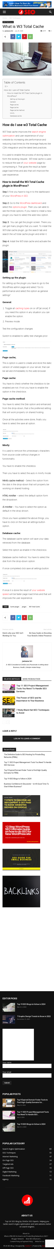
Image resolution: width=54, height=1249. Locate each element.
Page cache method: (17, 110)
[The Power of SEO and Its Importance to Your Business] (9, 700)
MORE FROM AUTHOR (31, 679)
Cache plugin (14, 607)
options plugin (20, 207)
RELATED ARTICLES (12, 679)
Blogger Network (18, 1239)
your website (29, 162)
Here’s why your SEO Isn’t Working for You (13, 634)
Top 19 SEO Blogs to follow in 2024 (17, 779)
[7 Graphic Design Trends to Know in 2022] (9, 1019)
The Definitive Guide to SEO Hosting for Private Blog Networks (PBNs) (24, 755)
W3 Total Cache (34, 607)
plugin (24, 607)
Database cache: (16, 116)
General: (13, 102)
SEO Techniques (15, 18)
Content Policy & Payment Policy (21, 1241)
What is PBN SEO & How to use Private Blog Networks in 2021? (26, 1236)
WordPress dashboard (31, 203)
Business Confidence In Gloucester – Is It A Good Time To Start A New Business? (26, 785)
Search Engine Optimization (7, 715)
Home (5, 18)
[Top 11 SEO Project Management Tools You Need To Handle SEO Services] (9, 688)
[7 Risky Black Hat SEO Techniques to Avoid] (9, 713)
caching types (22, 308)
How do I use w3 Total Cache (17, 90)
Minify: (12, 113)
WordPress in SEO (19, 195)
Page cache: (14, 107)
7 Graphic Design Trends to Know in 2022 (34, 1016)
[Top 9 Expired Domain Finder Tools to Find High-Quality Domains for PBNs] (9, 1103)
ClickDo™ (28, 1246)
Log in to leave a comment (27, 739)
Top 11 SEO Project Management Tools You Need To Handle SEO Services (32, 688)
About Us (26, 1233)
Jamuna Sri (9, 31)
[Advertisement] (18, 1044)
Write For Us (39, 1241)
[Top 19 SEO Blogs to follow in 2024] (9, 1007)
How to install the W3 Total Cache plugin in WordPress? (24, 94)
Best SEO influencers (33, 1239)
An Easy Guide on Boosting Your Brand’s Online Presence (39, 634)
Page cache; (14, 105)
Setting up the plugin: (17, 99)
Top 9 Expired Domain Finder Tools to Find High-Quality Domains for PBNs (25, 771)
